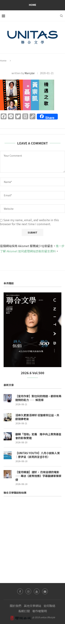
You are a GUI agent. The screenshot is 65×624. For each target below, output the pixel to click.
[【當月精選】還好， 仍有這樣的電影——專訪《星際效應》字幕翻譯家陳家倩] (8, 474)
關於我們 (15, 606)
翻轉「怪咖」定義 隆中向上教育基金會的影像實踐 (38, 436)
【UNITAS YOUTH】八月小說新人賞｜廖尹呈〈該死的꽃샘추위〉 (37, 455)
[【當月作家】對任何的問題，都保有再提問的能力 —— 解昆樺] (8, 398)
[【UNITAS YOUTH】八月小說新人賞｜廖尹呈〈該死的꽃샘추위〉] (8, 455)
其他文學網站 (32, 606)
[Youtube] (37, 591)
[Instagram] (28, 591)
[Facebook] (20, 591)
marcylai (29, 73)
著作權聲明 (39, 611)
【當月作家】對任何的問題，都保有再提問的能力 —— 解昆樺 (38, 398)
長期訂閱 (24, 611)
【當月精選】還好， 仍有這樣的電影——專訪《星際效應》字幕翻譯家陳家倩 (38, 476)
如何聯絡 (49, 606)
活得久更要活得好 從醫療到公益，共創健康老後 (37, 417)
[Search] (61, 16)
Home (32, 5)
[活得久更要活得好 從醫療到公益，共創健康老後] (8, 417)
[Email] (45, 591)
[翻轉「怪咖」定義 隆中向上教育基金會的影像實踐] (8, 436)
